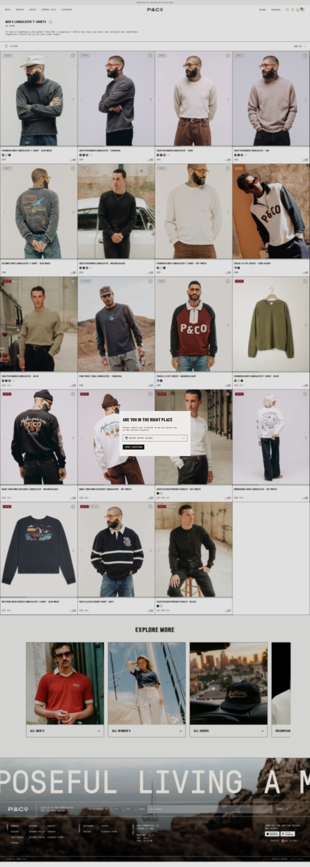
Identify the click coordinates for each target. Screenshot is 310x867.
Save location (133, 447)
